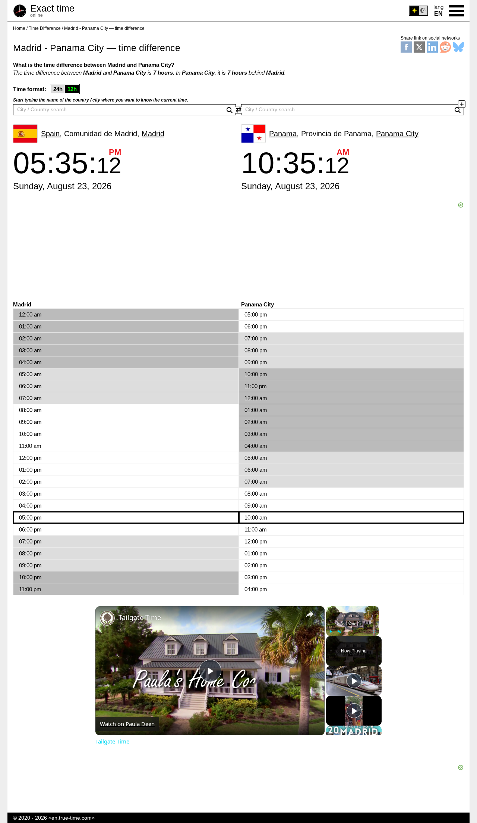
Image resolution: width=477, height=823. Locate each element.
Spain (50, 134)
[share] (309, 614)
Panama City (397, 134)
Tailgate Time (140, 617)
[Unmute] (339, 631)
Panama (283, 134)
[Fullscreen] (374, 631)
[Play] (330, 631)
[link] (107, 618)
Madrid (153, 134)
